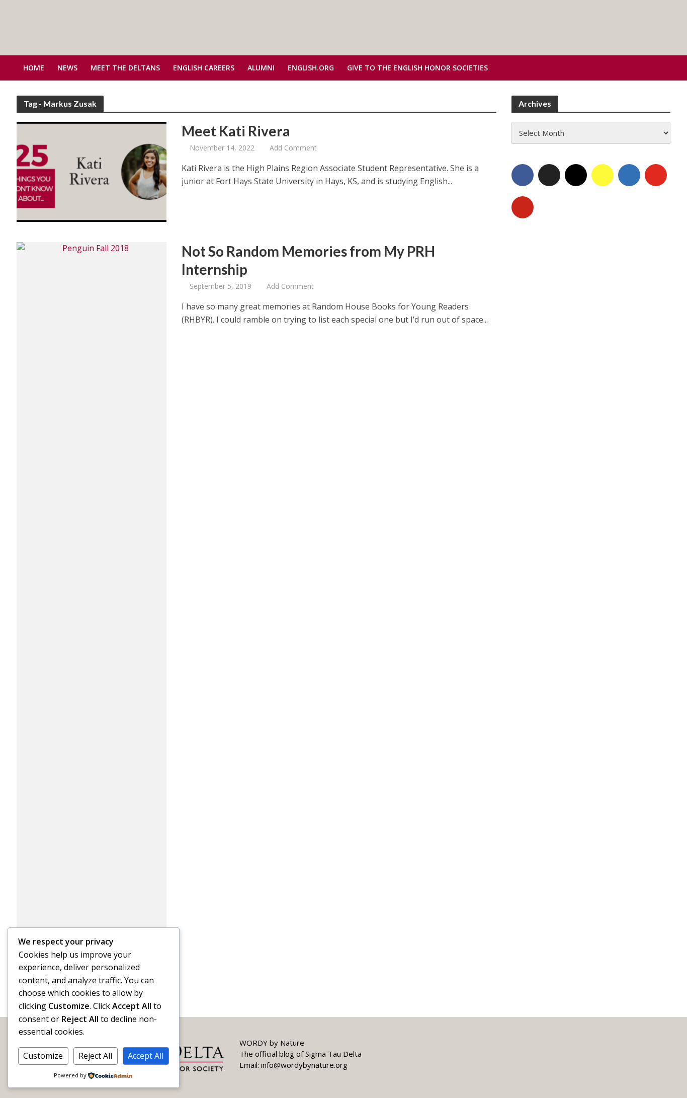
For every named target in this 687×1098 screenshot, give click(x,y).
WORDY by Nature (271, 1043)
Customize (43, 1055)
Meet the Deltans (125, 67)
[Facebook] (522, 175)
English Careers (203, 67)
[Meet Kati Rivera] (91, 171)
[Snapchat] (602, 175)
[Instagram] (576, 175)
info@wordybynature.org (304, 1065)
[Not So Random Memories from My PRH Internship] (91, 618)
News (67, 67)
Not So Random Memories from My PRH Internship (308, 260)
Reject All (95, 1055)
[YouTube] (656, 175)
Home (33, 67)
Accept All (145, 1055)
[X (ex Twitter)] (549, 175)
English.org (311, 67)
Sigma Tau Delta (333, 1054)
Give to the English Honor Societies (417, 67)
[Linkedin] (629, 175)
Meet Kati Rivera (236, 130)
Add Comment (293, 147)
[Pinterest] (522, 207)
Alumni (261, 67)
